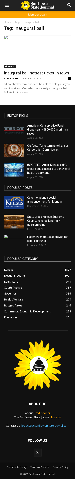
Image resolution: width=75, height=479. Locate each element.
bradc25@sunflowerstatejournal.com (45, 425)
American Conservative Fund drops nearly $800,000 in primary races (47, 129)
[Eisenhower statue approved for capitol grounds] (14, 242)
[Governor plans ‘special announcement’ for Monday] (14, 202)
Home (7, 22)
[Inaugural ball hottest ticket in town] (37, 51)
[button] (6, 5)
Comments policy (17, 467)
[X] (38, 453)
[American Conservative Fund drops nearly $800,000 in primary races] (14, 130)
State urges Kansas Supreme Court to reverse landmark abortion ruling (45, 220)
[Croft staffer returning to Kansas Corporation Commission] (14, 150)
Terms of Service (39, 467)
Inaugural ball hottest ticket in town (36, 73)
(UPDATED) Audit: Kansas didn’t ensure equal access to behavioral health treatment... (48, 168)
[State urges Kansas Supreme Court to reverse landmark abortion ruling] (14, 221)
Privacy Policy (60, 467)
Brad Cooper (11, 78)
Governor (10, 66)
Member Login (37, 14)
